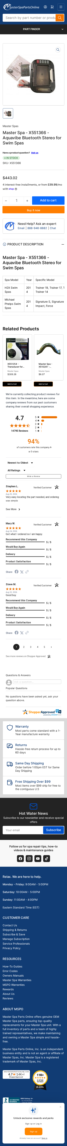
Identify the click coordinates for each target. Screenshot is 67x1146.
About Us (8, 993)
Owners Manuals (13, 975)
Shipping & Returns (15, 929)
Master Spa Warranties (17, 980)
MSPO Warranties (14, 984)
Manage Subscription (16, 939)
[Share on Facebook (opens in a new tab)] (16, 571)
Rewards (8, 989)
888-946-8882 (37, 228)
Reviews (8, 998)
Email (21, 228)
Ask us (34, 152)
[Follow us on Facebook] (20, 858)
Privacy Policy (12, 948)
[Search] (60, 17)
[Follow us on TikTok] (46, 858)
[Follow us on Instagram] (29, 858)
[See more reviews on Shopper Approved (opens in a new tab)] (27, 571)
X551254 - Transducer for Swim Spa (15, 367)
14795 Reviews (22, 430)
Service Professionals (16, 943)
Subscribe (53, 830)
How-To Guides (12, 966)
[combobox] (33, 18)
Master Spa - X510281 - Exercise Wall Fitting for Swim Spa (47, 369)
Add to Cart (12, 384)
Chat (53, 228)
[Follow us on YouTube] (37, 858)
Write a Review (33, 476)
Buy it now (33, 210)
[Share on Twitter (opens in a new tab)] (22, 571)
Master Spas (10, 126)
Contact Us (10, 925)
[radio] (48, 417)
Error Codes (10, 971)
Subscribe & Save (14, 934)
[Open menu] (60, 6)
